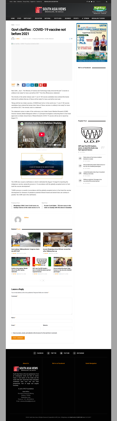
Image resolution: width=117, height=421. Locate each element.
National (48, 18)
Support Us (32, 1)
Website (45, 325)
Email (13, 325)
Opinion (86, 18)
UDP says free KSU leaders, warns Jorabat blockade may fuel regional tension (42, 270)
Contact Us (39, 1)
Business (68, 18)
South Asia (57, 18)
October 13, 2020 (26, 38)
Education (38, 18)
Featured (18, 24)
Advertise (19, 1)
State (19, 18)
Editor (18, 38)
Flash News (41, 38)
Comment (14, 296)
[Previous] (40, 280)
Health (46, 38)
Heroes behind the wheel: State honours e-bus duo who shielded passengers (63, 270)
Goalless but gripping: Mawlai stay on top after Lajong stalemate (19, 270)
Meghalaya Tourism (98, 18)
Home (11, 1)
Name (13, 317)
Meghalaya (16, 245)
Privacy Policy (26, 1)
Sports (76, 18)
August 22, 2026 (22, 253)
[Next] (43, 280)
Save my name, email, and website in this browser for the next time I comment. (35, 333)
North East (27, 18)
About (15, 1)
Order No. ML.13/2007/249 (76, 417)
